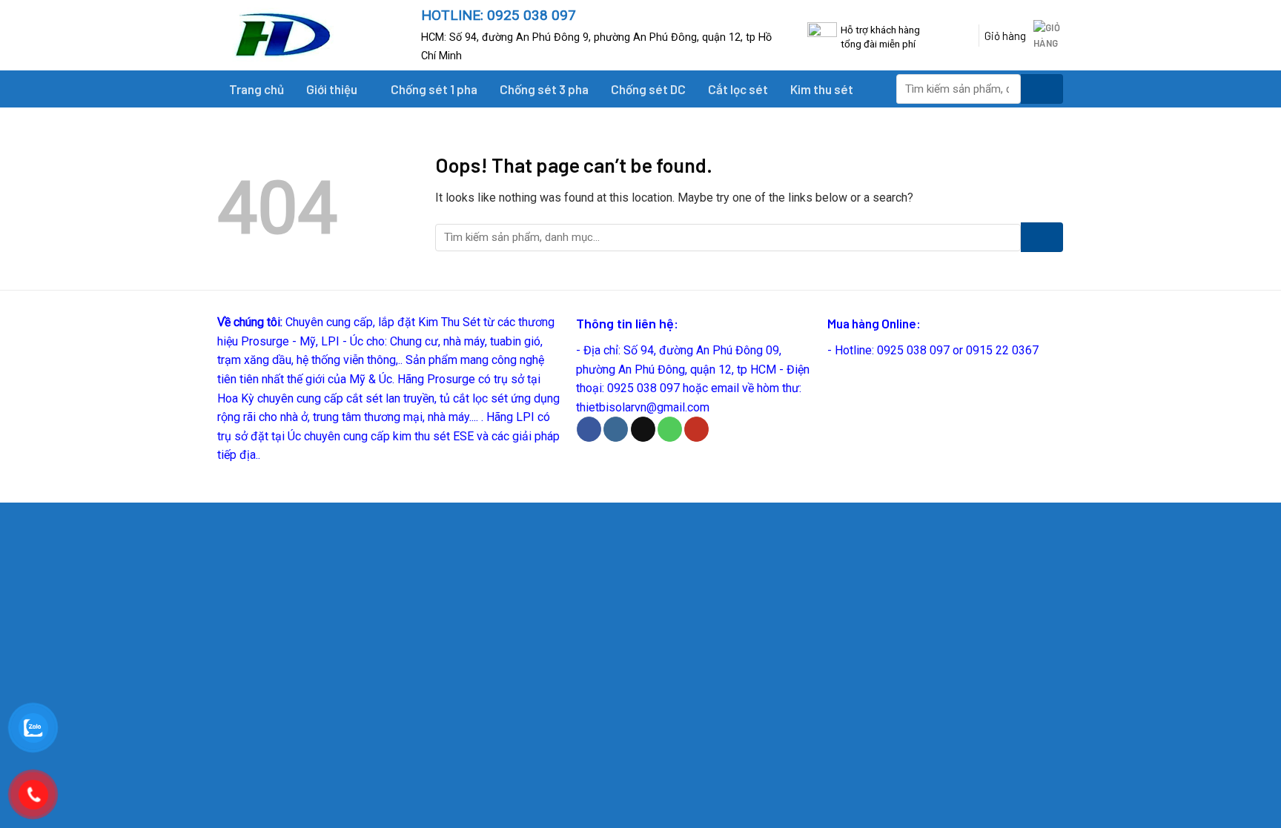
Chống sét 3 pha (544, 89)
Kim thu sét (821, 89)
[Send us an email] (643, 429)
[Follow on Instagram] (615, 429)
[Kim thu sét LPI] (308, 35)
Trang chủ (256, 89)
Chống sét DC (648, 89)
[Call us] (670, 429)
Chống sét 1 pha (434, 89)
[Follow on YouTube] (696, 429)
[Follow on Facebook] (589, 429)
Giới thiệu (331, 89)
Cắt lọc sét (738, 89)
